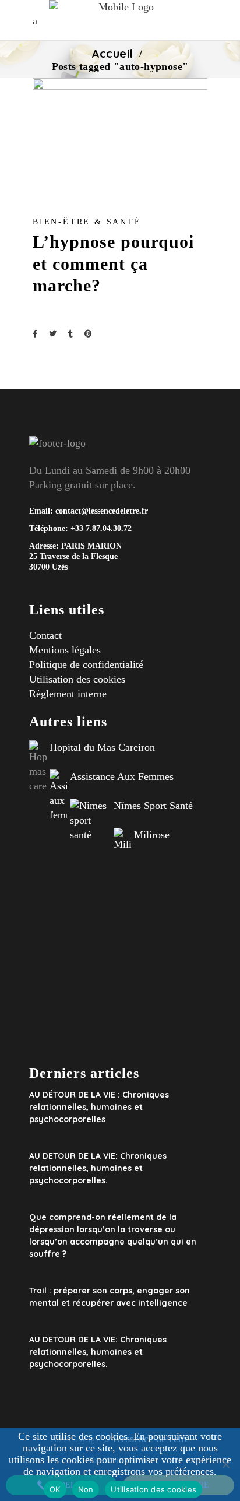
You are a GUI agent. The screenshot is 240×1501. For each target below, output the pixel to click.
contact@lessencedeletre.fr (101, 511)
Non (86, 1489)
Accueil (112, 53)
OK (55, 1489)
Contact (45, 635)
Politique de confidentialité (86, 664)
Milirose (152, 835)
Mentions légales (65, 650)
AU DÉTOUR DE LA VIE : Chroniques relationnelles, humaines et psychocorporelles (99, 1106)
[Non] (225, 1464)
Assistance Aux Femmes (122, 776)
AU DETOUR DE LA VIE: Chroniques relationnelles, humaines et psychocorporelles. (98, 1168)
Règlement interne (68, 693)
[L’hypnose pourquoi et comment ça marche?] (120, 136)
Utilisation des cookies (77, 679)
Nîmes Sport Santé (153, 805)
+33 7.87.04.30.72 (100, 528)
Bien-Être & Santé (87, 221)
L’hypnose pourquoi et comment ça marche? (113, 263)
